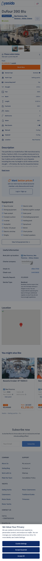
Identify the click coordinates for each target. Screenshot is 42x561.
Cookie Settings (21, 544)
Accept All (21, 556)
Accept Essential (21, 550)
